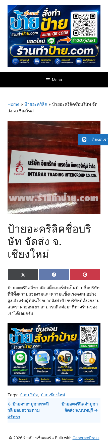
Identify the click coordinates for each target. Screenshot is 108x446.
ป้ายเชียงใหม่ (53, 394)
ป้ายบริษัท (29, 394)
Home (14, 104)
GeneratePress (86, 437)
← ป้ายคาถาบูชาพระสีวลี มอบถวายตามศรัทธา (28, 410)
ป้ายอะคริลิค (35, 104)
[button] (93, 139)
